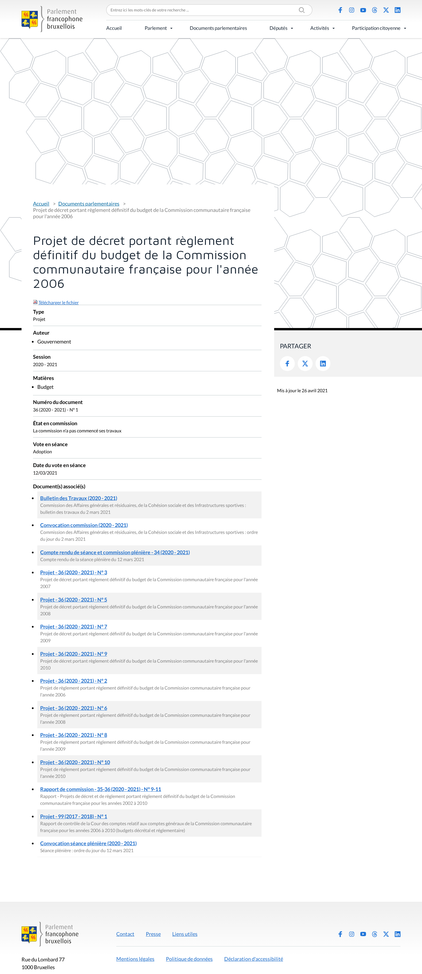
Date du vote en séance (59, 465)
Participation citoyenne (376, 28)
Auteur (41, 333)
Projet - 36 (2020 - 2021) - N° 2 (73, 681)
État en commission (55, 423)
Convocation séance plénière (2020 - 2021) (88, 843)
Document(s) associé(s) (59, 486)
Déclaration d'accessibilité (253, 959)
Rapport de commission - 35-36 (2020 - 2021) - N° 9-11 (100, 789)
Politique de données (189, 959)
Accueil (114, 28)
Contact (125, 934)
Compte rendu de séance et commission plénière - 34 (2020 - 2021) (115, 552)
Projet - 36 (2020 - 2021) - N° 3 (73, 572)
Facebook (340, 10)
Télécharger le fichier (58, 302)
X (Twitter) (386, 10)
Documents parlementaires (218, 28)
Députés (278, 28)
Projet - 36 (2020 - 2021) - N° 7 (73, 626)
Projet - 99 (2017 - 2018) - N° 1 (73, 816)
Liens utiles (185, 934)
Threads (375, 10)
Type (38, 312)
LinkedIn (397, 10)
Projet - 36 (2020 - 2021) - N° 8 (73, 735)
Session (42, 357)
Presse (153, 934)
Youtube (363, 10)
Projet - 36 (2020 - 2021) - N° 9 (73, 654)
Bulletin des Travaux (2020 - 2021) (78, 498)
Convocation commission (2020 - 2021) (84, 525)
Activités (319, 28)
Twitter (305, 363)
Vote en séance (50, 444)
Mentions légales (135, 959)
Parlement (156, 28)
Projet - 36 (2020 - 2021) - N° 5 (73, 599)
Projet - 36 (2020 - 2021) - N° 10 (75, 762)
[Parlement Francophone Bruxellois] (52, 19)
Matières (43, 378)
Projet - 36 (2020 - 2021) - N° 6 (73, 708)
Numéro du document (58, 402)
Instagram (352, 10)
